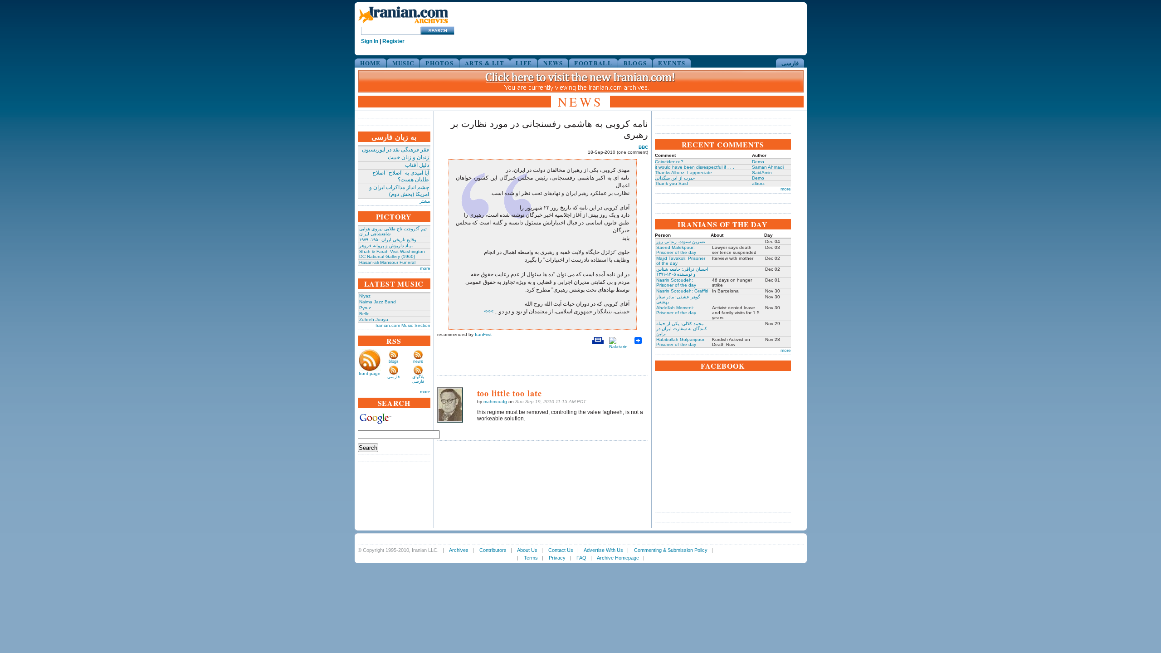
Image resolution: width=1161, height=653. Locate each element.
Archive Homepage (618, 557)
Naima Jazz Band (377, 301)
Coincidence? (669, 161)
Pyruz (365, 307)
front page (369, 373)
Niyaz (365, 295)
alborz (758, 183)
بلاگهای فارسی (418, 379)
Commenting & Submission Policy (670, 550)
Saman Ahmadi (768, 167)
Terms (531, 557)
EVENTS (671, 62)
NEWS (553, 62)
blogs (394, 361)
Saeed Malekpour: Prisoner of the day (676, 250)
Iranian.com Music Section (403, 325)
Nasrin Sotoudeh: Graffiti (682, 290)
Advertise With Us (603, 550)
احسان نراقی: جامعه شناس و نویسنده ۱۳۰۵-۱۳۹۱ (682, 272)
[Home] (403, 23)
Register (393, 41)
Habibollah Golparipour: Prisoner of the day (681, 342)
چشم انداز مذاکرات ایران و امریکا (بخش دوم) (399, 190)
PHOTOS (439, 62)
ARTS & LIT (484, 62)
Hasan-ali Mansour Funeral (387, 262)
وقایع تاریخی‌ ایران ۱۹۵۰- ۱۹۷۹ (387, 239)
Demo (758, 161)
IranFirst (483, 334)
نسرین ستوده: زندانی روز (680, 241)
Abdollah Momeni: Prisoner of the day (676, 310)
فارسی (790, 62)
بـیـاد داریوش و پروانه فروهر (386, 245)
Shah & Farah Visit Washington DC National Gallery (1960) (392, 254)
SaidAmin (762, 172)
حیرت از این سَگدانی (675, 177)
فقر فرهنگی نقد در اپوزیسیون (395, 149)
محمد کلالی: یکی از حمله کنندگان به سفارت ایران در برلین (681, 328)
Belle (364, 313)
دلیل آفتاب (417, 165)
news (418, 361)
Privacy (557, 557)
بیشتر (425, 201)
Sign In (369, 41)
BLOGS (635, 62)
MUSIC (403, 62)
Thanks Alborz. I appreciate (683, 172)
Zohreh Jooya (373, 319)
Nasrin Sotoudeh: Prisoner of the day (676, 283)
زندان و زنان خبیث (408, 157)
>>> (489, 311)
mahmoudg (495, 401)
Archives (458, 550)
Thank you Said (671, 183)
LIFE (524, 62)
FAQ (581, 557)
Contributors (493, 550)
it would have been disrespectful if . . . (694, 167)
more (425, 268)
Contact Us (560, 550)
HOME (370, 62)
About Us (527, 550)
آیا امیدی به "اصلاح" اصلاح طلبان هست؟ (400, 176)
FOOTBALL (593, 62)
